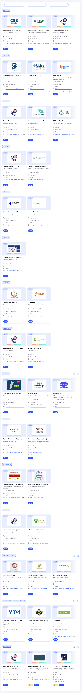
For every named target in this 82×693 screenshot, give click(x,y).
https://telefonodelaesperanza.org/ (39, 543)
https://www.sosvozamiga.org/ (38, 407)
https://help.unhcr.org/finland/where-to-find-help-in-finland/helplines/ (40, 225)
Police (5, 561)
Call (6, 49)
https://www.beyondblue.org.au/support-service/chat (65, 91)
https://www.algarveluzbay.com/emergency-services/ (15, 407)
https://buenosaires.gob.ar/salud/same (40, 44)
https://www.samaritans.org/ (62, 634)
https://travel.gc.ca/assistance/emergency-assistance (15, 134)
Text (31, 685)
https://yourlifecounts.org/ (37, 134)
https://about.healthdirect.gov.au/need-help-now (15, 89)
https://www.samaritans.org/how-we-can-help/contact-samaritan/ (65, 636)
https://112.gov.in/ (10, 316)
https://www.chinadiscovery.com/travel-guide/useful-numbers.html (15, 180)
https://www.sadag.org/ (36, 497)
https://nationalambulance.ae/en (39, 588)
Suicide (55, 16)
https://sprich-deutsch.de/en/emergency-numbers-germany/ (15, 271)
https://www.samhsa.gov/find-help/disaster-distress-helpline (40, 680)
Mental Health (31, 379)
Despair (30, 61)
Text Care (32, 454)
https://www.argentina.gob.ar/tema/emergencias (15, 44)
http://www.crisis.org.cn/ (36, 179)
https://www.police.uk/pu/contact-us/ (40, 634)
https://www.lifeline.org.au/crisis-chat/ (40, 91)
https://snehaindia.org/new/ (37, 316)
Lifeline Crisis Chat (59, 681)
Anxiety (55, 61)
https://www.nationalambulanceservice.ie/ (15, 634)
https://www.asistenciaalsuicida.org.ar (64, 43)
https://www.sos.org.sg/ (36, 452)
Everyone (5, 16)
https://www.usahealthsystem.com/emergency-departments (15, 680)
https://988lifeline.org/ (61, 679)
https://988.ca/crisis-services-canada (64, 134)
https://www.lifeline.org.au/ (37, 89)
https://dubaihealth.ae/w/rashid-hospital (65, 589)
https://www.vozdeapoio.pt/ (62, 407)
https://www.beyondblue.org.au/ (63, 89)
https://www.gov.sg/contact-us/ (14, 452)
